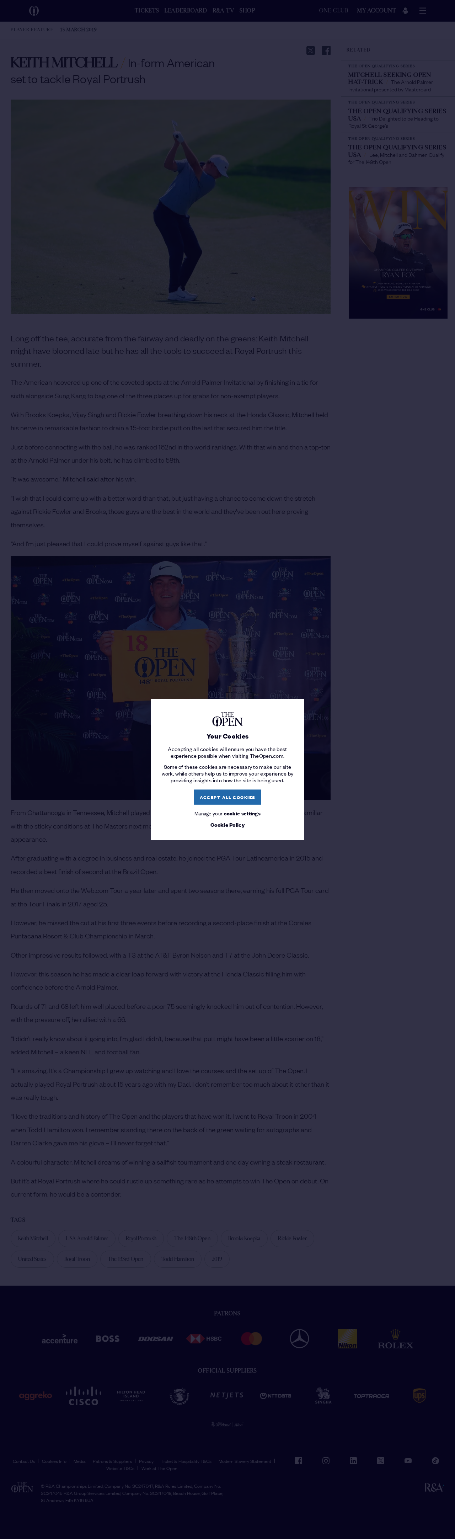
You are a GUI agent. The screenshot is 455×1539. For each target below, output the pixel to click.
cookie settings (242, 812)
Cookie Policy (227, 824)
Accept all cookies (228, 797)
